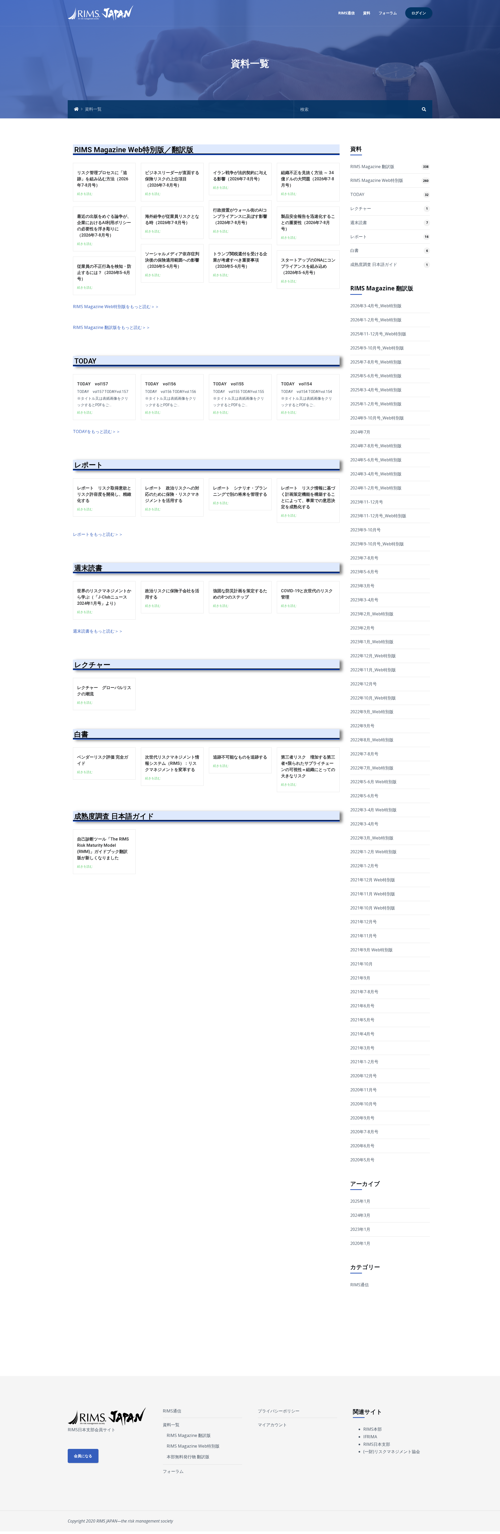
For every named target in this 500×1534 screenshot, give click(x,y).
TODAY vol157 (92, 383)
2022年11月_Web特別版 (373, 670)
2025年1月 (360, 1201)
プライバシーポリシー (278, 1411)
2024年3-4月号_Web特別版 (376, 474)
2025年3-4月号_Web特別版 (376, 390)
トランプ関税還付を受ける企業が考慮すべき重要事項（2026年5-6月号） (240, 260)
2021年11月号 (363, 936)
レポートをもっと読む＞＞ (98, 534)
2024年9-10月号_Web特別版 (377, 418)
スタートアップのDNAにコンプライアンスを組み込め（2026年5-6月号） (308, 266)
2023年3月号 (362, 586)
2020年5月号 (362, 1160)
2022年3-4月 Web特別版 (373, 810)
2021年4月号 (362, 1034)
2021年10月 (361, 964)
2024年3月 (360, 1215)
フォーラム (388, 12)
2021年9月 (360, 978)
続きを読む (85, 194)
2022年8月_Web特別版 (371, 740)
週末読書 (88, 568)
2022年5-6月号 (364, 796)
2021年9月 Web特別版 (371, 950)
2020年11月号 (363, 1090)
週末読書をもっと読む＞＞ (98, 631)
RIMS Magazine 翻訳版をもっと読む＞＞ (111, 327)
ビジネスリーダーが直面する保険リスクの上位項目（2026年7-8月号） (172, 179)
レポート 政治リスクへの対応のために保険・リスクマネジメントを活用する (172, 494)
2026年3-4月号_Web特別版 (376, 306)
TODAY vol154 (296, 383)
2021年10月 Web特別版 (372, 908)
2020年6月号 (362, 1146)
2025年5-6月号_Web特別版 (376, 376)
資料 (366, 12)
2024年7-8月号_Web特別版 (376, 446)
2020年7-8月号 (364, 1132)
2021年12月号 (363, 922)
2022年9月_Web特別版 (371, 712)
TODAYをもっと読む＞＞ (96, 431)
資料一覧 (171, 1425)
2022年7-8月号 (364, 754)
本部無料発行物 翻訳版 (188, 1457)
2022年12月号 (363, 684)
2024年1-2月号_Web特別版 (376, 488)
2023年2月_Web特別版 (371, 614)
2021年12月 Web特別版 (372, 880)
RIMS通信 (346, 12)
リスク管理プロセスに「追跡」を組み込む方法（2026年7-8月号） (102, 179)
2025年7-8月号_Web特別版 (376, 362)
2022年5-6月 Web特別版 (373, 782)
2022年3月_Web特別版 (371, 838)
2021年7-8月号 (364, 992)
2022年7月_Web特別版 (371, 768)
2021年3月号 (362, 1048)
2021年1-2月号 (364, 1062)
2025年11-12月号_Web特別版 (378, 334)
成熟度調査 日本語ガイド (114, 816)
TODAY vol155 (228, 383)
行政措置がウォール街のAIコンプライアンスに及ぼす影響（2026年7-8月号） (240, 216)
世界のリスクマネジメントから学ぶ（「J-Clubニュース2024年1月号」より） (104, 597)
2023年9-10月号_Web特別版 (377, 544)
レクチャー (92, 665)
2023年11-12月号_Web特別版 (378, 516)
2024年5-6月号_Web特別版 (376, 460)
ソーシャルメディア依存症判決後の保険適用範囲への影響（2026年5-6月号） (172, 260)
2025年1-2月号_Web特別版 (376, 404)
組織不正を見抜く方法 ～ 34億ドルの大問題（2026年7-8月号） (307, 179)
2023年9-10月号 (365, 530)
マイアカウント (272, 1425)
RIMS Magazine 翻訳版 (372, 166)
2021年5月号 (362, 1020)
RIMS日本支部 (376, 1444)
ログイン (418, 12)
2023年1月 (360, 1229)
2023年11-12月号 (366, 502)
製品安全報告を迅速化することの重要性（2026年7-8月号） (308, 222)
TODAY (85, 361)
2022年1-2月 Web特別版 (373, 852)
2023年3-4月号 (364, 600)
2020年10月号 (363, 1104)
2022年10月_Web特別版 (373, 698)
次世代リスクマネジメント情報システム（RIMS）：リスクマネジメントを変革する (172, 763)
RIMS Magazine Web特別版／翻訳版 (133, 149)
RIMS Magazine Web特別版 (376, 180)
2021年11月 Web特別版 (372, 894)
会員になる (83, 1455)
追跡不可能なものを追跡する (240, 757)
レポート (88, 465)
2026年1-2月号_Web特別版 (376, 320)
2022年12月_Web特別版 (373, 656)
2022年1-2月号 (364, 866)
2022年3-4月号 (364, 824)
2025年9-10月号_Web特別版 (377, 348)
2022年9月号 (362, 726)
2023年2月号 (362, 628)
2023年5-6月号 (364, 572)
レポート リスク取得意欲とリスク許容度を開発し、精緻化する (104, 494)
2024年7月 (360, 432)
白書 (81, 734)
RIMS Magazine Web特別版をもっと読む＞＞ (116, 306)
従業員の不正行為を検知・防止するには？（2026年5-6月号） (104, 272)
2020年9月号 (362, 1118)
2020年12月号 (363, 1076)
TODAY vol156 (160, 383)
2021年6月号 (362, 1006)
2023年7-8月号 (364, 558)
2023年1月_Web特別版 (371, 642)
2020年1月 (360, 1243)
